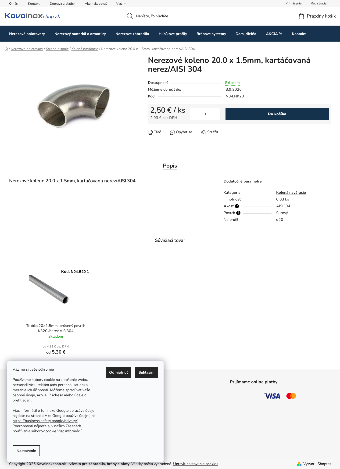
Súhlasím (146, 372)
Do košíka (277, 114)
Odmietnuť (118, 372)
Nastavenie (26, 450)
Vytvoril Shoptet (317, 463)
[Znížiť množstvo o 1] (193, 114)
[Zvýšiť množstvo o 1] (217, 114)
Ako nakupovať (96, 3)
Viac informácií (69, 431)
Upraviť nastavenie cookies (195, 463)
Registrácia (318, 3)
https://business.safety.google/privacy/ (45, 420)
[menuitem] (27, 34)
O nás (13, 3)
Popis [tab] (170, 165)
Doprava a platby (62, 3)
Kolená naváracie (291, 192)
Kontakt (33, 3)
